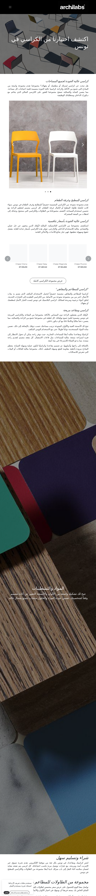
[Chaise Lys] (38, 253)
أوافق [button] (6, 892)
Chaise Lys (42, 264)
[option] (48, 258)
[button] (87, 258)
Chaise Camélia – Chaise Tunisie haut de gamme (19, 266)
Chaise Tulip (81, 264)
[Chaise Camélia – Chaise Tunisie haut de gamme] (18, 253)
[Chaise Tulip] (78, 253)
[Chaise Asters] (58, 253)
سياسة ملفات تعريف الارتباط (19, 892)
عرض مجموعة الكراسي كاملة (48, 280)
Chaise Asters (61, 264)
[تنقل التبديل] (10, 7)
